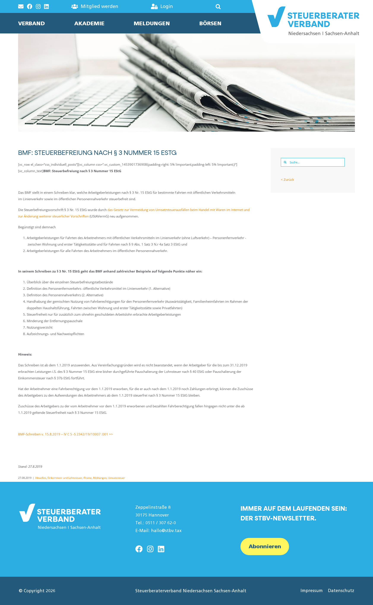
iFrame (87, 478)
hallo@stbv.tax (166, 530)
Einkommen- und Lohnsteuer (64, 478)
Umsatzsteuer (116, 478)
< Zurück (287, 179)
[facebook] (139, 549)
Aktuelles (40, 478)
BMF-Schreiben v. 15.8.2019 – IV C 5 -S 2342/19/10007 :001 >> (65, 434)
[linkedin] (161, 549)
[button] (205, 6)
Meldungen (100, 478)
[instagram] (150, 549)
